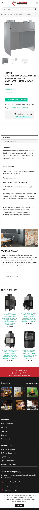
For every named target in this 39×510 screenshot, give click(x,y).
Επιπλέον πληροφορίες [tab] (11, 141)
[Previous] (4, 38)
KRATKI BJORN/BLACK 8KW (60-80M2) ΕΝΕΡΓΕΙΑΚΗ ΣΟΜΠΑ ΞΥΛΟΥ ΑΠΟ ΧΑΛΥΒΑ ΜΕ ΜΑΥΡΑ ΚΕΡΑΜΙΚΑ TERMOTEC (29, 354)
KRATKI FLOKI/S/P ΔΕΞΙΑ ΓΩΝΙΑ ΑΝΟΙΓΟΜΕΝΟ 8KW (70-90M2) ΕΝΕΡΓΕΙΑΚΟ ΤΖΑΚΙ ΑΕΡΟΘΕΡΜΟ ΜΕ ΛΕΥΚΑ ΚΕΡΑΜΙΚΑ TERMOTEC (10, 354)
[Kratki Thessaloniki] (19, 3)
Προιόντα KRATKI (6, 14)
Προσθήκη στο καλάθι (16, 99)
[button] (2, 3)
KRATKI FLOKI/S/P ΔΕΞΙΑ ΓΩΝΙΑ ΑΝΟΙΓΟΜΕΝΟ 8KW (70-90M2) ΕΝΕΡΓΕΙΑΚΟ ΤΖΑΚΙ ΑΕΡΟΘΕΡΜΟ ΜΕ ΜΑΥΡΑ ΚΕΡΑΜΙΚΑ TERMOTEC (29, 317)
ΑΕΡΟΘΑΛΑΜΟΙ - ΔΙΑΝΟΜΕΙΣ (22, 14)
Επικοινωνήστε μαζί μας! (23, 116)
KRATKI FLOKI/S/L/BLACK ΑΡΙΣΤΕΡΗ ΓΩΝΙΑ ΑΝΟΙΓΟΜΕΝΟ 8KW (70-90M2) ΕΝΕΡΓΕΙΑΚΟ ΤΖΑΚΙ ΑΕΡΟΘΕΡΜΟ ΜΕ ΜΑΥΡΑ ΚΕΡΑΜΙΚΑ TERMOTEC (10, 319)
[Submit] (35, 9)
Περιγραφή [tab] (6, 137)
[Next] (34, 38)
